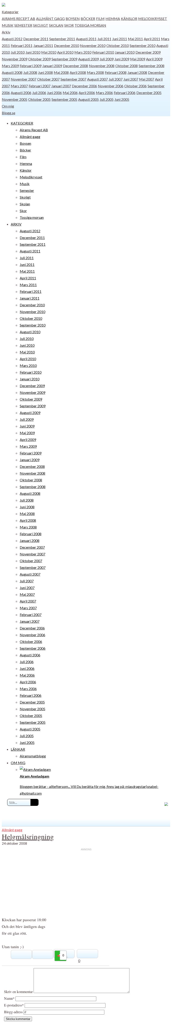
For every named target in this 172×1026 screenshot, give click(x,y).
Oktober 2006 (135, 86)
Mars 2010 (82, 52)
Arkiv (6, 32)
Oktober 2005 (39, 99)
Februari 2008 (116, 72)
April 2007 (28, 601)
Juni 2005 (121, 99)
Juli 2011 (104, 39)
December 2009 (148, 52)
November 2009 (14, 59)
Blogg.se (8, 113)
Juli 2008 (30, 72)
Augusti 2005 (88, 99)
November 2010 (92, 45)
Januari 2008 (137, 72)
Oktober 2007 (48, 79)
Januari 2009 (52, 66)
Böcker (88, 18)
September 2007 (73, 79)
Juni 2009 (121, 59)
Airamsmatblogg (33, 756)
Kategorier (10, 12)
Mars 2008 (95, 72)
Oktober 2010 (117, 45)
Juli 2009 (107, 59)
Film (100, 18)
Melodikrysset (152, 18)
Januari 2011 (43, 45)
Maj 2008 (61, 72)
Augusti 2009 (88, 59)
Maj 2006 (70, 92)
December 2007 (32, 547)
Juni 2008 (45, 72)
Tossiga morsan (90, 25)
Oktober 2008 (126, 66)
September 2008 (151, 66)
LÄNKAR (18, 749)
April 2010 (65, 52)
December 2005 (148, 92)
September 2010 (142, 45)
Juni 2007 (130, 79)
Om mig (8, 106)
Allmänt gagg (50, 18)
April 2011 (152, 39)
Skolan (56, 25)
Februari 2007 (39, 86)
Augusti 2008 (12, 72)
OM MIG (18, 763)
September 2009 (64, 59)
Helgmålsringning (28, 836)
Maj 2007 (146, 79)
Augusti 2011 (86, 39)
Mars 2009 (10, 66)
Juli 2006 (39, 92)
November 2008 (101, 66)
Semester (23, 25)
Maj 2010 (48, 52)
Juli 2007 (116, 79)
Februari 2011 (21, 45)
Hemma (112, 18)
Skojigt (40, 25)
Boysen (73, 18)
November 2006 (110, 86)
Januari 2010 (125, 52)
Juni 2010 (33, 52)
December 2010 (66, 45)
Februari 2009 (30, 66)
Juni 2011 (119, 39)
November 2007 (23, 79)
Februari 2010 (103, 52)
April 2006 (87, 92)
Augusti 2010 (30, 332)
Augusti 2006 (21, 92)
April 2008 (78, 72)
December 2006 (84, 86)
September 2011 (62, 39)
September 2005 (64, 99)
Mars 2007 (19, 86)
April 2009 (154, 59)
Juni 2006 (54, 92)
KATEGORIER (22, 123)
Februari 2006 (124, 92)
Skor (69, 25)
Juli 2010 (18, 52)
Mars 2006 (104, 92)
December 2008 (75, 66)
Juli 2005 (107, 99)
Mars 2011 (28, 285)
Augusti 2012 (12, 39)
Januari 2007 (61, 86)
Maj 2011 (135, 39)
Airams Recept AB (18, 18)
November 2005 (14, 99)
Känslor (129, 18)
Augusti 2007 (97, 79)
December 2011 (35, 39)
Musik (7, 25)
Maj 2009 (137, 59)
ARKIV (16, 224)
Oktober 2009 (39, 59)
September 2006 (32, 648)
